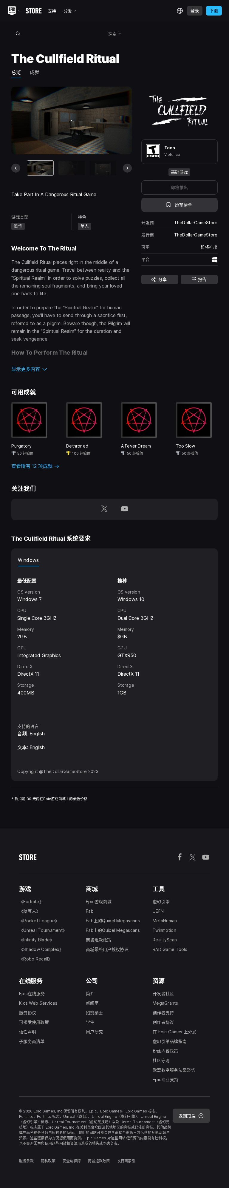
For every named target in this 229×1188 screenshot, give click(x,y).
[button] (71, 369)
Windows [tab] (28, 560)
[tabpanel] (114, 639)
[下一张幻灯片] (127, 168)
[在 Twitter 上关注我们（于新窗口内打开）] (104, 509)
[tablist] (114, 560)
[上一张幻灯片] (15, 168)
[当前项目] (40, 168)
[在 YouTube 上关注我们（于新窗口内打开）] (124, 509)
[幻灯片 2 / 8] (71, 168)
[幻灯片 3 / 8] (102, 168)
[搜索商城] (17, 33)
